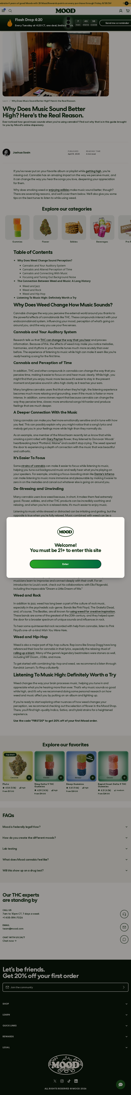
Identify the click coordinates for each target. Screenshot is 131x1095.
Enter (65, 564)
